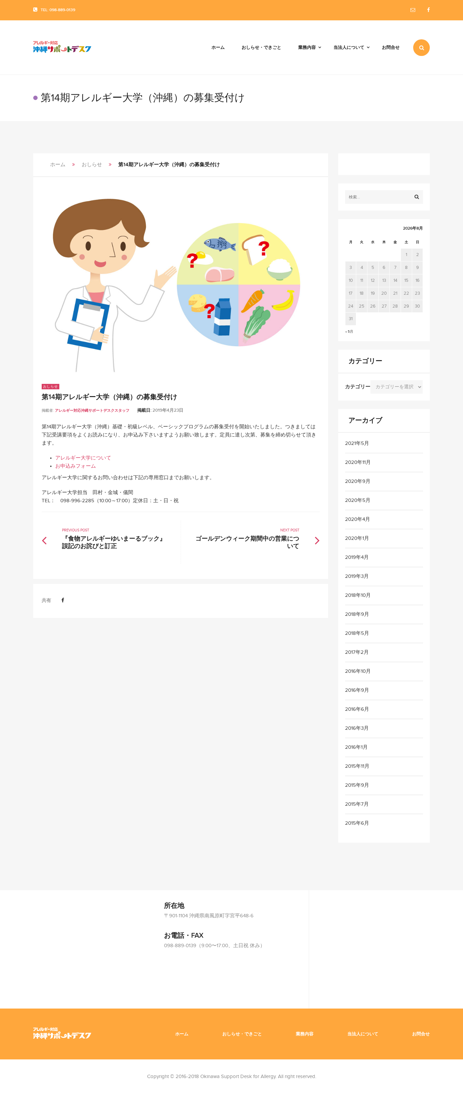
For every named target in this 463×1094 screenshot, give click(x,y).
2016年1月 (356, 747)
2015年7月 (357, 804)
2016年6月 (357, 709)
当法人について (362, 1034)
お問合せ (421, 1034)
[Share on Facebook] (62, 600)
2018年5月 (357, 633)
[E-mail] (412, 10)
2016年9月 (357, 690)
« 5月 (349, 332)
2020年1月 (357, 538)
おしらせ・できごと (242, 1034)
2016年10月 (358, 671)
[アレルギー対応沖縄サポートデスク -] (62, 47)
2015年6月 (357, 823)
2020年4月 (357, 519)
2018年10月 (358, 595)
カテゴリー (357, 387)
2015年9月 (357, 785)
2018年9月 (357, 614)
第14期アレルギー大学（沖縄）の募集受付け (109, 397)
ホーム (57, 165)
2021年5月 (357, 443)
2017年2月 (357, 652)
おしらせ (92, 165)
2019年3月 (357, 576)
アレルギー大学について (83, 458)
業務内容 (305, 1034)
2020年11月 (358, 462)
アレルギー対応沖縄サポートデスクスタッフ (92, 410)
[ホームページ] (62, 1034)
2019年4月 (357, 557)
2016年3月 (357, 728)
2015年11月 (357, 766)
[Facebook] (428, 10)
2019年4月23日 (168, 410)
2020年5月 (357, 500)
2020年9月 (357, 481)
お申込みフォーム (75, 466)
